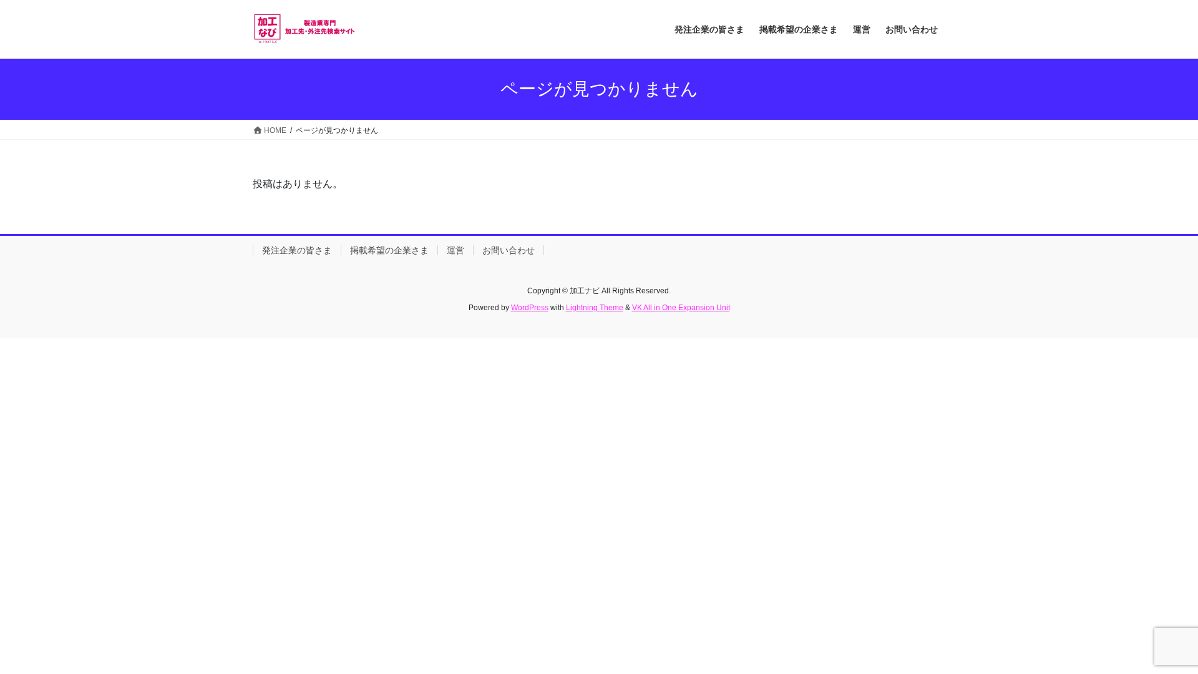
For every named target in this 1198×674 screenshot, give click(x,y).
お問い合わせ (508, 250)
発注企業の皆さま (297, 250)
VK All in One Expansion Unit (681, 307)
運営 (455, 250)
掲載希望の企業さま (389, 250)
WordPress (529, 307)
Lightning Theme (594, 307)
